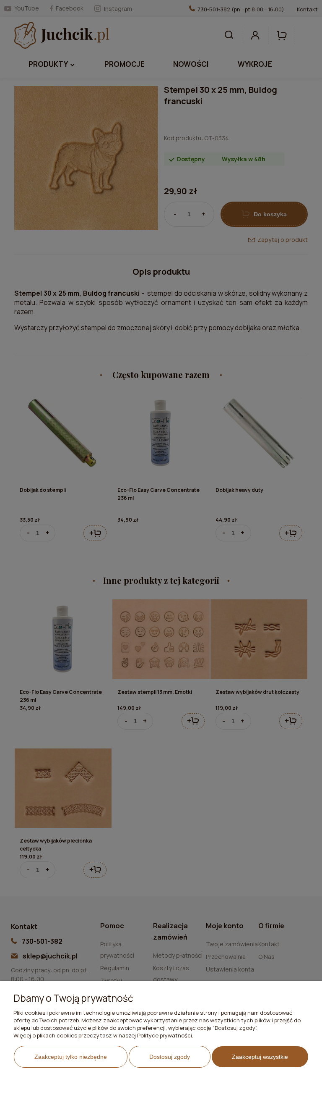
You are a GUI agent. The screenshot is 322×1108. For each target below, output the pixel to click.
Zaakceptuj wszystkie (260, 1056)
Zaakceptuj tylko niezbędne (70, 1056)
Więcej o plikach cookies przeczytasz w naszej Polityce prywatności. (103, 1035)
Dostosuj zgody (169, 1056)
